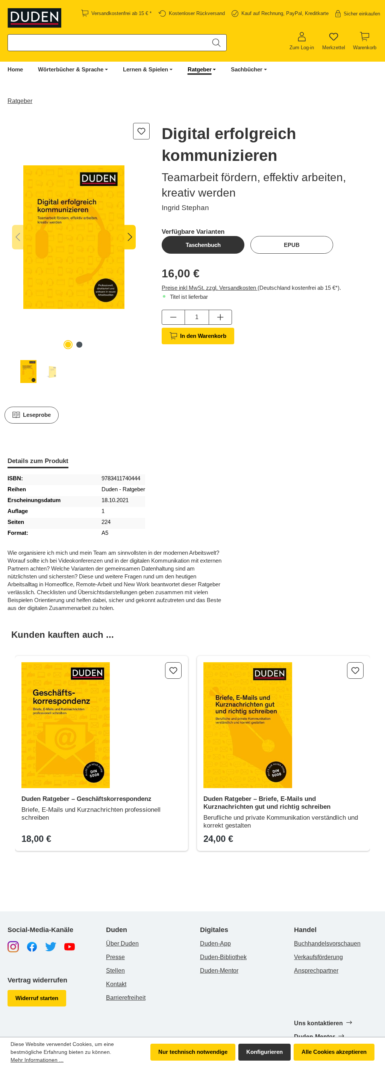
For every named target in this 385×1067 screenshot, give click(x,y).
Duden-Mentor (219, 970)
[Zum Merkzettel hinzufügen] (141, 131)
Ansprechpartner (316, 970)
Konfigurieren (264, 1052)
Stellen (115, 970)
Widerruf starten (36, 998)
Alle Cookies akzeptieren (334, 1052)
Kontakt (116, 984)
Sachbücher (246, 69)
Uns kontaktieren (319, 1023)
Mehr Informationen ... (37, 1060)
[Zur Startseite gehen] (35, 18)
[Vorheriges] (17, 237)
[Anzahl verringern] (173, 317)
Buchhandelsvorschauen (327, 943)
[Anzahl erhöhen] (220, 317)
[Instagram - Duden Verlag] (13, 946)
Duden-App (215, 943)
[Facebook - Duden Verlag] (32, 946)
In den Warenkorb (203, 336)
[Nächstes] (130, 237)
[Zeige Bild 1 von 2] (68, 345)
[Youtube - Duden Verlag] (69, 946)
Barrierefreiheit (126, 997)
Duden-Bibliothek (223, 957)
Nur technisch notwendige (192, 1052)
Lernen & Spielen (145, 69)
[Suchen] (216, 43)
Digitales (214, 930)
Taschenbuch (203, 245)
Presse (115, 957)
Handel (305, 930)
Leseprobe (37, 415)
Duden (116, 930)
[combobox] (107, 43)
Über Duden (122, 943)
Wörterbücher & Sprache (70, 69)
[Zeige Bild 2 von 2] (79, 345)
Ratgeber (200, 69)
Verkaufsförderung (318, 957)
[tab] (38, 461)
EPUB (292, 245)
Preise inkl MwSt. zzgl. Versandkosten (210, 288)
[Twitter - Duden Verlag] (50, 946)
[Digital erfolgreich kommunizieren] (73, 237)
